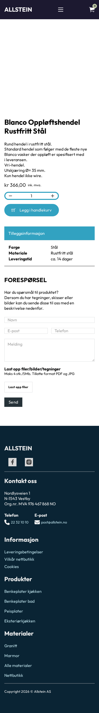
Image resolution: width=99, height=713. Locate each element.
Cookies (11, 566)
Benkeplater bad (19, 601)
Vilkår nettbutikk (19, 559)
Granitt (10, 645)
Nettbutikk (13, 675)
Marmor (12, 655)
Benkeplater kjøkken (23, 591)
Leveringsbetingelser (23, 551)
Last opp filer (18, 387)
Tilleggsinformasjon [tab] (26, 233)
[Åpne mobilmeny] (60, 10)
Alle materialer (18, 665)
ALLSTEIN (18, 9)
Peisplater (13, 611)
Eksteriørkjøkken (19, 620)
